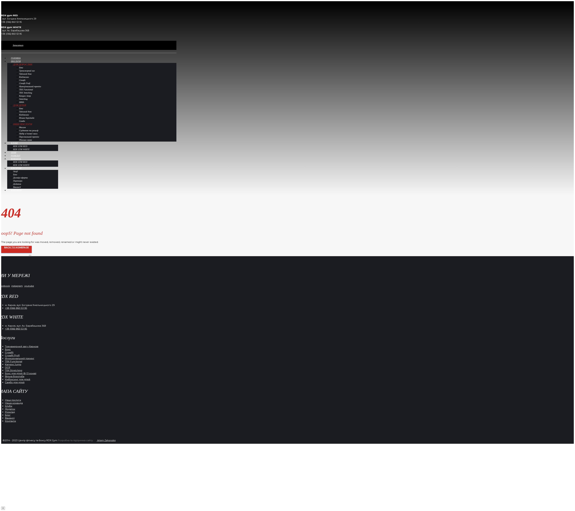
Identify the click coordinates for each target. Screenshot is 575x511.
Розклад (10, 412)
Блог (8, 415)
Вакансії (10, 418)
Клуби (8, 406)
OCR (7, 367)
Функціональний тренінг (19, 358)
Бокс (8, 349)
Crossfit (9, 352)
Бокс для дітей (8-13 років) (20, 373)
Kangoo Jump (13, 364)
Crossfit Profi (12, 355)
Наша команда (14, 403)
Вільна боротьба (14, 376)
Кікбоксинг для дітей (17, 379)
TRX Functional (13, 361)
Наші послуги (13, 400)
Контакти (10, 421)
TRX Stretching (13, 370)
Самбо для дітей (15, 382)
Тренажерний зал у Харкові (21, 346)
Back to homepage (16, 247)
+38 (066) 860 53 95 (16, 308)
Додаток (10, 409)
